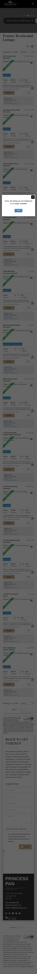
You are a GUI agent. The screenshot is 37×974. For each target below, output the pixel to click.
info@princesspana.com (11, 103)
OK (19, 210)
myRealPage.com (22, 927)
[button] (6, 913)
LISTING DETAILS (9, 93)
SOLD (32, 15)
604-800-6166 (8, 102)
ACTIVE (25, 15)
